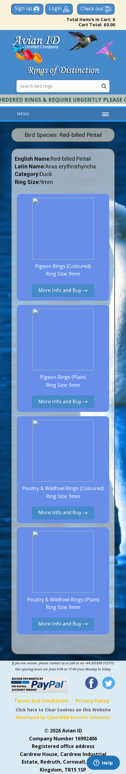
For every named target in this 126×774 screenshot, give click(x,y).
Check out (91, 8)
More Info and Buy (60, 290)
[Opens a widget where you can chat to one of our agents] (103, 763)
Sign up (24, 8)
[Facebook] (91, 683)
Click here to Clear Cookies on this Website (63, 710)
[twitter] (108, 683)
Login (56, 8)
